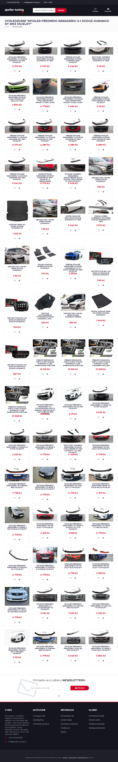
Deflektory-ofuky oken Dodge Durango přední (73, 315)
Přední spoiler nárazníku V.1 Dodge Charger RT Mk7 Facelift (73, 138)
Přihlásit (80, 688)
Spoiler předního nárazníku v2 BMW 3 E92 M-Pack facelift (45, 487)
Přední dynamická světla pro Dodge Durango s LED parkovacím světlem (17, 409)
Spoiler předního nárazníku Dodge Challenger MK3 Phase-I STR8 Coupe (45, 100)
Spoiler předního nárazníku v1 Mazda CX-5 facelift (17, 567)
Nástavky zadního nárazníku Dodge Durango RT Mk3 (101, 59)
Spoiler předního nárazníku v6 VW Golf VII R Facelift (73, 566)
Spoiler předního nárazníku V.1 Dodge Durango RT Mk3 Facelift (17, 59)
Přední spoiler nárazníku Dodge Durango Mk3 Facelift (73, 59)
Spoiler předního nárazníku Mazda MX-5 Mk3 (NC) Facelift (17, 651)
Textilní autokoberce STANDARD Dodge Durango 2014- (45, 316)
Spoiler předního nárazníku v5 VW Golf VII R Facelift (101, 447)
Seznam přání (94, 720)
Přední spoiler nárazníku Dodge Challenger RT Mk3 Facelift (101, 138)
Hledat (61, 10)
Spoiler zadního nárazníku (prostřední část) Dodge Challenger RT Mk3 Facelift (73, 177)
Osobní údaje (66, 720)
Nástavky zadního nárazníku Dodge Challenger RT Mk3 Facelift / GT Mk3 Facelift (73, 448)
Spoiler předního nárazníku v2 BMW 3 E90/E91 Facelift (45, 447)
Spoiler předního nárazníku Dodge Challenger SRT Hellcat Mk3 (17, 98)
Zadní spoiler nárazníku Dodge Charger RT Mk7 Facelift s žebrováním (45, 177)
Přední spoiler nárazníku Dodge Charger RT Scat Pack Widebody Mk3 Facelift (73, 268)
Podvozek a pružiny (41, 724)
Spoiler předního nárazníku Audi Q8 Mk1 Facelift (73, 648)
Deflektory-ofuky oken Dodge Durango (101, 179)
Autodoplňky (38, 720)
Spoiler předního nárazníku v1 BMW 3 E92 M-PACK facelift (17, 527)
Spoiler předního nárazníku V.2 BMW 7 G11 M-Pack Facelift (101, 648)
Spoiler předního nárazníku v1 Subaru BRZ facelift (45, 648)
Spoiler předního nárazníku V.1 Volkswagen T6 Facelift (45, 606)
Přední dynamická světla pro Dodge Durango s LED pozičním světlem (101, 362)
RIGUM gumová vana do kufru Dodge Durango (101, 313)
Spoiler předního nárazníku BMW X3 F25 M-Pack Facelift (101, 485)
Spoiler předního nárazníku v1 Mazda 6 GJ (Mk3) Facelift (45, 567)
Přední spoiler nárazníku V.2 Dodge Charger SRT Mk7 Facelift (17, 176)
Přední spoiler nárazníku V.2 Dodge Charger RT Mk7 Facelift (45, 138)
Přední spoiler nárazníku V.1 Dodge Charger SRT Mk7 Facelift (17, 138)
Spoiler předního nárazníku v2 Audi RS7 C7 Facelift (73, 485)
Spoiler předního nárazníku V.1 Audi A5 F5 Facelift (101, 606)
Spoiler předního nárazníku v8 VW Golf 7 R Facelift (100, 566)
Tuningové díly (39, 716)
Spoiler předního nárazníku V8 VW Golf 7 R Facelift (45, 525)
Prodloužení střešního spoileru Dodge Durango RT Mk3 (101, 218)
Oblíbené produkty (97, 724)
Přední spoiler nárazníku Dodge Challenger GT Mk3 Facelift (100, 100)
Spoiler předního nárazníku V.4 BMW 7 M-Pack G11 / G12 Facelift (73, 526)
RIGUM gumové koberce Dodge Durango (45, 266)
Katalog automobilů (97, 728)
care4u (65, 757)
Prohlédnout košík (96, 716)
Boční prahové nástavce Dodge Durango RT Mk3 (73, 218)
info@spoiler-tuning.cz (32, 2)
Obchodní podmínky (69, 724)
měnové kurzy (83, 757)
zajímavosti (73, 757)
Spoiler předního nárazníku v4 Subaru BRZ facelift (17, 485)
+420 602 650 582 (13, 2)
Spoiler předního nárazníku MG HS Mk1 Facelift (73, 406)
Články (63, 732)
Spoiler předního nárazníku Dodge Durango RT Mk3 (45, 59)
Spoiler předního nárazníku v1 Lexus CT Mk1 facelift (101, 525)
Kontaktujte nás (67, 716)
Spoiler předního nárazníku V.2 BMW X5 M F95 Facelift (17, 447)
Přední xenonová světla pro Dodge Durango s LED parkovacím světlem (45, 362)
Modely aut (65, 728)
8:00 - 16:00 (48, 2)
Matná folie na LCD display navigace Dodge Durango (101, 273)
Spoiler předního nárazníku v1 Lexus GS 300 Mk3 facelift (17, 610)
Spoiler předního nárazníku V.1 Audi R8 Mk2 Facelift (73, 606)
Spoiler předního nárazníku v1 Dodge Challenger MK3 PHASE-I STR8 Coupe (73, 100)
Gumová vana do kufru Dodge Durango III (17, 226)
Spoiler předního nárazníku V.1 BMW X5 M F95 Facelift (101, 405)
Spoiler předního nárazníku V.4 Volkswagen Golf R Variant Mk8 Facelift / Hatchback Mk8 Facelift (45, 409)
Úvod (7, 27)
